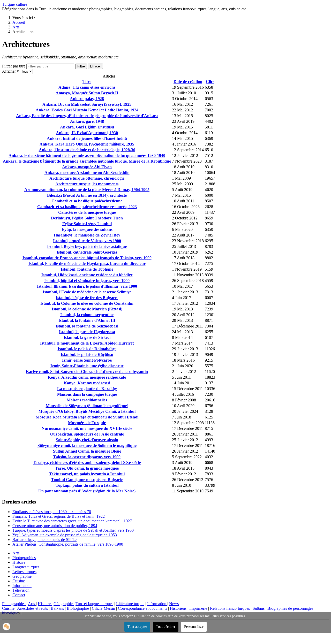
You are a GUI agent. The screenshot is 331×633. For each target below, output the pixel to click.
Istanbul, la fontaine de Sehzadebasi (87, 326)
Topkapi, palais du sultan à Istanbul (87, 485)
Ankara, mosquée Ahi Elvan (87, 167)
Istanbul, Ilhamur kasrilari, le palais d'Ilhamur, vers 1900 (87, 286)
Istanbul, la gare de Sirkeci (87, 337)
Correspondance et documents (142, 608)
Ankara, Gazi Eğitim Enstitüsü (87, 127)
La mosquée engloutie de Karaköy (87, 388)
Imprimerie (198, 608)
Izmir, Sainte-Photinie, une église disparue (87, 366)
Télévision (20, 590)
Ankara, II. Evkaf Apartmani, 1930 (87, 133)
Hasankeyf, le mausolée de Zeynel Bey (87, 235)
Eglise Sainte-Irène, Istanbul (87, 224)
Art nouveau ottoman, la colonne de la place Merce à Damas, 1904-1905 (86, 189)
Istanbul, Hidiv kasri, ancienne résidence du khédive (87, 275)
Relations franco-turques (230, 608)
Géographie (22, 576)
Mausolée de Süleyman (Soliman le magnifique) (87, 405)
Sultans (259, 608)
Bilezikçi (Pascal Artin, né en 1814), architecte (87, 195)
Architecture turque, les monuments (86, 184)
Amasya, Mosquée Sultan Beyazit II (87, 93)
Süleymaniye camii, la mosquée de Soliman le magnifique (87, 445)
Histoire (18, 562)
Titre (86, 81)
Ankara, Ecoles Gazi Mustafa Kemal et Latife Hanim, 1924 (87, 110)
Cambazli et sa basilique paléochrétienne (86, 201)
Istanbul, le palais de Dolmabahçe (87, 349)
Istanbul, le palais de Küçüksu (87, 354)
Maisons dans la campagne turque (87, 394)
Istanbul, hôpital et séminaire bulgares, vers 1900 (87, 280)
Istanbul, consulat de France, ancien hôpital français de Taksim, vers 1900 (87, 258)
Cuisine (18, 581)
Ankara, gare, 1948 (87, 121)
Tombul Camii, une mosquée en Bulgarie (87, 479)
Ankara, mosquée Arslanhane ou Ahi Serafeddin (87, 172)
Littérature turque (130, 603)
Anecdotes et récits (32, 608)
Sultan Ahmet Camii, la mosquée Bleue (87, 451)
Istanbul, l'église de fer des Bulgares (87, 297)
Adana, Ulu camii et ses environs (86, 87)
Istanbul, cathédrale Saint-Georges (87, 252)
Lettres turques (24, 571)
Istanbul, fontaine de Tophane (87, 269)
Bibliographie (78, 608)
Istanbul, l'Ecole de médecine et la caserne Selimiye (87, 292)
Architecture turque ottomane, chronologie (86, 178)
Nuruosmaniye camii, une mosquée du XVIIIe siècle (87, 428)
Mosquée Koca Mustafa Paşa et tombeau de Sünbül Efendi (87, 417)
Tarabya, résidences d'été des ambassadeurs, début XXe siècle (87, 462)
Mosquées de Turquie (87, 423)
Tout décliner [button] (165, 627)
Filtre (81, 66)
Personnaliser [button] (194, 627)
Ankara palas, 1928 (87, 98)
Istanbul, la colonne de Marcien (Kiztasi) (87, 309)
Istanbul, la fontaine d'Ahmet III (86, 320)
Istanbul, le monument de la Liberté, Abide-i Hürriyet (87, 343)
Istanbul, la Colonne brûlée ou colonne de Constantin (86, 303)
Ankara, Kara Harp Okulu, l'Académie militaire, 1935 (87, 144)
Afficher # (11, 71)
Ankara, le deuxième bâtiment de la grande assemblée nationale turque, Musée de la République (87, 161)
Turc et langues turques (94, 603)
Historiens (178, 608)
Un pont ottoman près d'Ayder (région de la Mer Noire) (87, 491)
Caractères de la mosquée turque (87, 212)
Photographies (24, 557)
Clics (210, 81)
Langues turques (25, 567)
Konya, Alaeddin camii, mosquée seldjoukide (87, 377)
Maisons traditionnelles (87, 400)
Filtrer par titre (14, 66)
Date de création (188, 81)
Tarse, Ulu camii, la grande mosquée (87, 468)
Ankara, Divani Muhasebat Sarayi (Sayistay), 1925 (86, 104)
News (174, 603)
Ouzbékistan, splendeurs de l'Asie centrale (87, 434)
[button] (6, 626)
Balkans (58, 608)
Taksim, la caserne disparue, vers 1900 (87, 457)
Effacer (95, 66)
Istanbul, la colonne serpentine (87, 314)
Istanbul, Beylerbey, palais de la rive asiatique (87, 246)
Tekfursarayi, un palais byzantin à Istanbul (87, 474)
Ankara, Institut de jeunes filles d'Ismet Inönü (87, 138)
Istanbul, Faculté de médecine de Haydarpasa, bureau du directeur (87, 263)
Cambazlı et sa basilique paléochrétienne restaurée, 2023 (87, 206)
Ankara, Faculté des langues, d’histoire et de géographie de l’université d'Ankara (87, 115)
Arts (15, 553)
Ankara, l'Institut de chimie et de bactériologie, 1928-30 (87, 150)
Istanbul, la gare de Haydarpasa (87, 332)
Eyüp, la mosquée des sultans (87, 229)
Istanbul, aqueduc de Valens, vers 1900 (87, 241)
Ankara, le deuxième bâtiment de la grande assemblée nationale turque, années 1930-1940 (87, 155)
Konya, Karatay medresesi (87, 383)
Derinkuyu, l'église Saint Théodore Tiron (87, 218)
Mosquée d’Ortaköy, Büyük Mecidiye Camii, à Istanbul (87, 411)
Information (22, 585)
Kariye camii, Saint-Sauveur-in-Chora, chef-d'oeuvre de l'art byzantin (87, 371)
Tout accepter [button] (137, 627)
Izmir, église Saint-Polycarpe (87, 360)
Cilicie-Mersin (103, 608)
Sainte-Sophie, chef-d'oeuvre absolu (87, 440)
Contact (18, 595)
